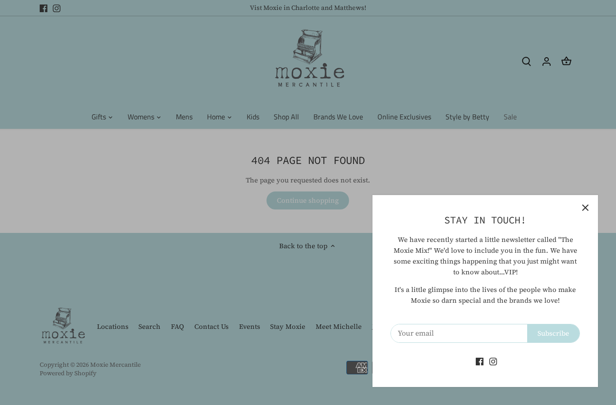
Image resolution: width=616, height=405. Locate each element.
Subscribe (553, 333)
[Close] (585, 208)
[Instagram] (493, 361)
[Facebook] (479, 361)
